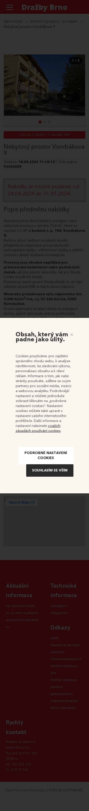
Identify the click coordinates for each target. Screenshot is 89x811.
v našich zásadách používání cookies (38, 428)
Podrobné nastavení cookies (45, 455)
